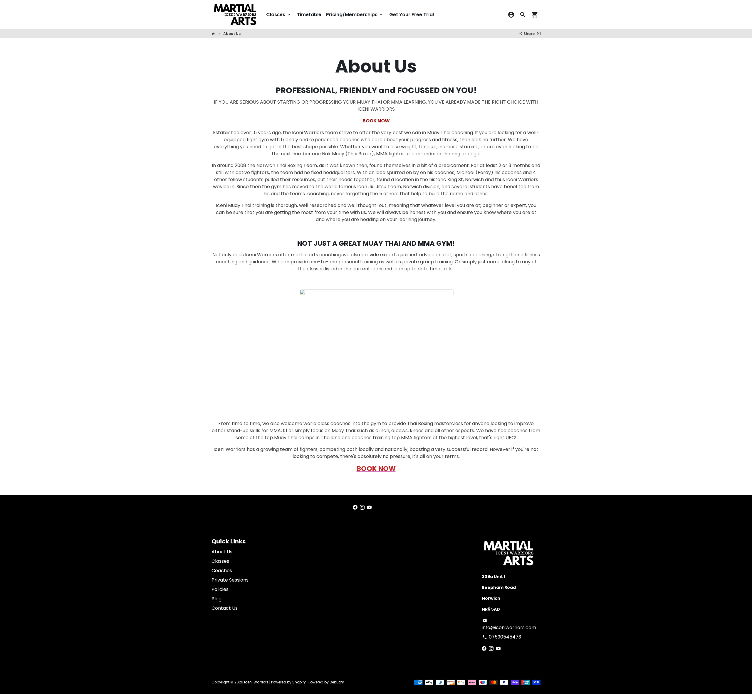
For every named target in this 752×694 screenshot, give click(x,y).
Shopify (299, 682)
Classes (278, 14)
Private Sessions (230, 580)
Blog (216, 598)
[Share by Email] (538, 33)
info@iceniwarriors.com (509, 624)
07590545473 (501, 637)
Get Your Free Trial (411, 14)
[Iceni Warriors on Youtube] (369, 507)
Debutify (337, 682)
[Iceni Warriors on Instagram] (362, 507)
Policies (220, 589)
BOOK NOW (376, 120)
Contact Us (225, 608)
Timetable (309, 14)
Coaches (222, 570)
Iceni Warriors (256, 682)
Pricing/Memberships (354, 14)
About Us (232, 33)
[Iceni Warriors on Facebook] (355, 507)
